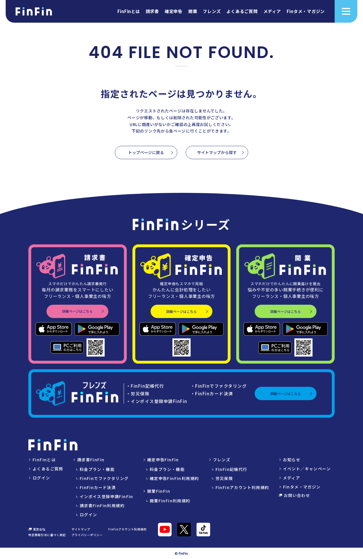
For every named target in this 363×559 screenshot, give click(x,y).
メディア (272, 11)
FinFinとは (128, 11)
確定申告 (174, 11)
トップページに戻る (146, 152)
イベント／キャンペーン (307, 468)
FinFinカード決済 (98, 487)
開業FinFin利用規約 (170, 500)
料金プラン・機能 (97, 469)
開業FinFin (158, 491)
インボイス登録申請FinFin (106, 496)
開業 (192, 11)
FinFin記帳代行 (231, 469)
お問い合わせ (297, 495)
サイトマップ (80, 529)
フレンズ (212, 11)
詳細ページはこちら (77, 311)
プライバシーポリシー (87, 535)
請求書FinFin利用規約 (102, 505)
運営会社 (39, 529)
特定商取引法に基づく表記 (47, 535)
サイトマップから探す (217, 152)
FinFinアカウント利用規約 (242, 487)
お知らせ (292, 459)
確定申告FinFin (163, 459)
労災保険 (224, 478)
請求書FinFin (91, 459)
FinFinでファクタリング (104, 478)
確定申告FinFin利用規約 (174, 478)
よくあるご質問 (242, 11)
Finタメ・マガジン (306, 11)
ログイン (41, 478)
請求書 (152, 11)
